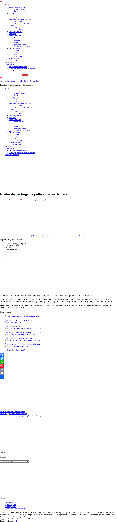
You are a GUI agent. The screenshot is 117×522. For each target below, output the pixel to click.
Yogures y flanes (20, 44)
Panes (16, 52)
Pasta (15, 17)
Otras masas (18, 56)
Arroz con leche (19, 38)
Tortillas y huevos (15, 32)
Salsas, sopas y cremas (17, 7)
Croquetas (17, 50)
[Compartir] (58, 377)
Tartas (16, 42)
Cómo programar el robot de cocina (22, 69)
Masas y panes (14, 48)
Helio (5, 200)
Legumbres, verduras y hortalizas (21, 19)
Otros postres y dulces (22, 46)
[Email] (58, 369)
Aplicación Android (12, 71)
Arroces (16, 15)
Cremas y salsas (19, 9)
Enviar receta (9, 63)
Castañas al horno (12, 412)
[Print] (58, 373)
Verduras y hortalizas (21, 23)
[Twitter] (58, 358)
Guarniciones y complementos (15, 509)
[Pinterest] (58, 366)
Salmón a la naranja (13, 414)
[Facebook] (58, 355)
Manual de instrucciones (18, 67)
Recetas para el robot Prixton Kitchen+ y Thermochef (19, 81)
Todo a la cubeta (15, 60)
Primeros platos (10, 503)
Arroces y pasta (14, 13)
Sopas (16, 11)
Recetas (7, 5)
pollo (42, 416)
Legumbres (18, 21)
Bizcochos (17, 40)
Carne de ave (18, 28)
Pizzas (16, 54)
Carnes (11, 25)
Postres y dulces (15, 36)
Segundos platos (41, 200)
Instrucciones (9, 65)
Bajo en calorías (15, 58)
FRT (15, 521)
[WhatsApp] (58, 362)
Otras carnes (18, 30)
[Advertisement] (58, 174)
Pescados (12, 34)
